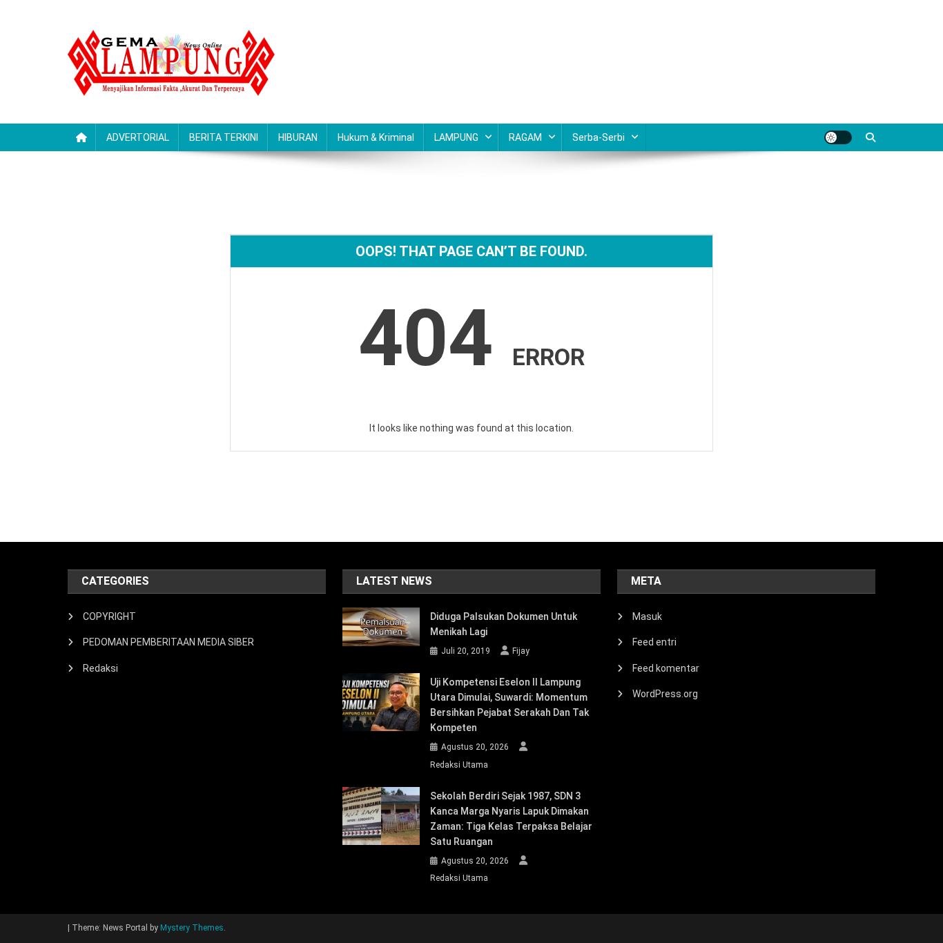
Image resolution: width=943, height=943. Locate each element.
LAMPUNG (456, 137)
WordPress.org (665, 693)
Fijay (520, 651)
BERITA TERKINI (223, 137)
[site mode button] (838, 137)
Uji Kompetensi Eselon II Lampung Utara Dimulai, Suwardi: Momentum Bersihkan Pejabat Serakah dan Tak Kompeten (509, 705)
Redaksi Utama (459, 765)
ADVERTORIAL (137, 137)
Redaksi (100, 668)
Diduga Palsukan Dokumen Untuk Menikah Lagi (503, 624)
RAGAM (525, 137)
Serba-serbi (598, 137)
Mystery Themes (192, 928)
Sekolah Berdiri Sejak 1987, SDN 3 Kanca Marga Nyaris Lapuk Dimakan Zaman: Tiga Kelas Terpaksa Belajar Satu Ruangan (511, 818)
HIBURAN (298, 137)
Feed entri (654, 642)
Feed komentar (665, 668)
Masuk (647, 616)
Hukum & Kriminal (376, 137)
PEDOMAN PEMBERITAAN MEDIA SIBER (168, 642)
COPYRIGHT (109, 616)
